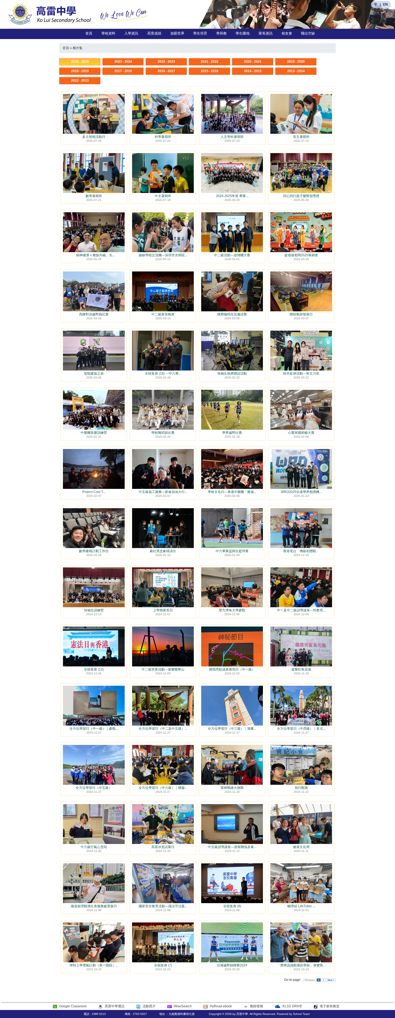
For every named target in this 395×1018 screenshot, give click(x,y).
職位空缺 (308, 33)
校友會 (287, 33)
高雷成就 (154, 33)
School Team (301, 1014)
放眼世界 (177, 33)
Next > (331, 980)
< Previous (309, 980)
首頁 (88, 33)
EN (385, 4)
